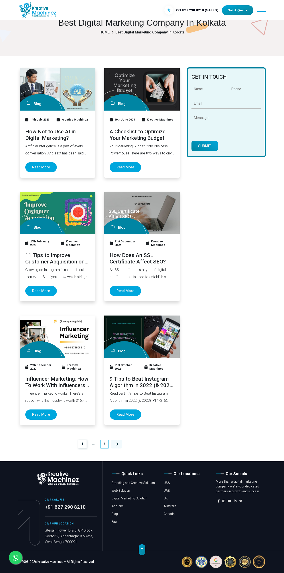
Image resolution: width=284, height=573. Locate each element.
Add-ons (118, 506)
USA (167, 483)
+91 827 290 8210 (65, 507)
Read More (41, 167)
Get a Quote (238, 10)
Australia (170, 506)
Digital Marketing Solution (129, 498)
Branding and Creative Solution (133, 483)
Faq (114, 521)
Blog (115, 514)
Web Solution (121, 490)
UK (166, 498)
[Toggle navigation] (261, 10)
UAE (167, 490)
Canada (169, 514)
